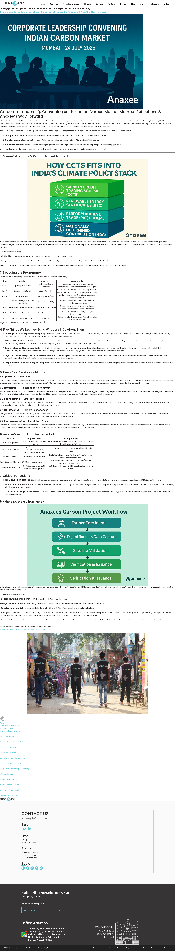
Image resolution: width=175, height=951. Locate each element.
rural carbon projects (9, 795)
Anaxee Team (52, 948)
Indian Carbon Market (9, 784)
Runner (112, 948)
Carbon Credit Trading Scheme (14, 742)
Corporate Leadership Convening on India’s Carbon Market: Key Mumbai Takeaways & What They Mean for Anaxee (53, 12)
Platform (120, 948)
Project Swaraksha (133, 948)
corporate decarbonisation (12, 763)
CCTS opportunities (9, 752)
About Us (153, 948)
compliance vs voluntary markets (14, 758)
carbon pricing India (8, 747)
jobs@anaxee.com (29, 843)
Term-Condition (165, 948)
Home (95, 948)
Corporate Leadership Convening (15, 768)
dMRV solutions (6, 774)
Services (103, 948)
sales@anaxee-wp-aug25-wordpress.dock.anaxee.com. (25, 629)
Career (145, 948)
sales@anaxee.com (29, 840)
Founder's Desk (6, 728)
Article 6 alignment (8, 736)
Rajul (2, 723)
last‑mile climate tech (10, 790)
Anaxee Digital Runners (10, 731)
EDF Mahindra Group (8, 779)
